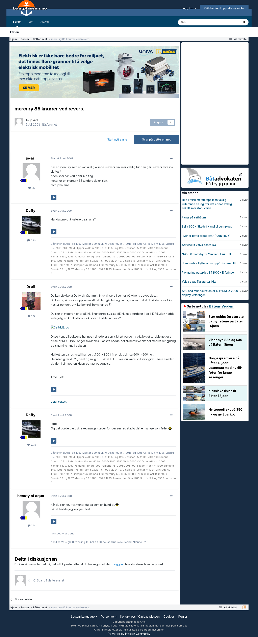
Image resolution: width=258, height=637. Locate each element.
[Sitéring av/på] (53, 197)
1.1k (32, 525)
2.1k (32, 316)
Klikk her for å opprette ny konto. (224, 8)
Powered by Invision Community (129, 633)
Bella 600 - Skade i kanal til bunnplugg (207, 226)
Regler (182, 616)
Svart (61, 210)
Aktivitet (45, 21)
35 (33, 187)
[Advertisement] (211, 103)
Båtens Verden (221, 306)
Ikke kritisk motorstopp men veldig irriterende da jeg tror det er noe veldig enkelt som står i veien (207, 204)
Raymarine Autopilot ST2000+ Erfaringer (208, 272)
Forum (17, 21)
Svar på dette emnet (156, 139)
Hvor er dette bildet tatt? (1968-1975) (206, 235)
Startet (62, 158)
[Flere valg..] (172, 158)
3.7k (33, 240)
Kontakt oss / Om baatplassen (140, 616)
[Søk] (244, 22)
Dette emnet (226, 22)
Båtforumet (49, 124)
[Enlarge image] (60, 327)
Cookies (169, 616)
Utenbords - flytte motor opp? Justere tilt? (209, 263)
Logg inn (188, 8)
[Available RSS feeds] (244, 607)
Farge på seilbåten (194, 217)
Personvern (109, 616)
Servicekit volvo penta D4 (199, 245)
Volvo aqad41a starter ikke (199, 281)
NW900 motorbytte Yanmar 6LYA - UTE (207, 254)
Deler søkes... (59, 401)
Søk (31, 21)
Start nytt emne (117, 139)
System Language (83, 616)
